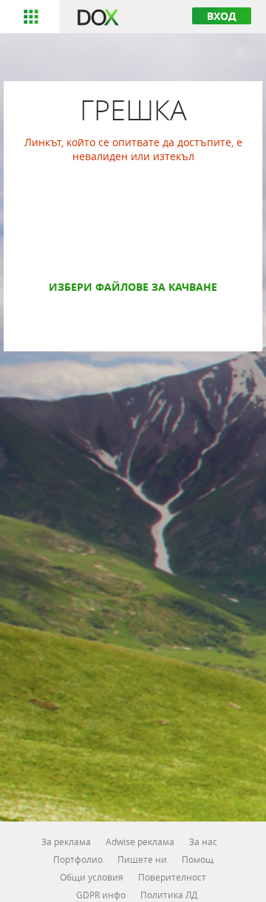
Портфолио (78, 859)
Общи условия (91, 877)
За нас (203, 841)
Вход (221, 16)
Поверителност (172, 877)
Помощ (198, 859)
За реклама (66, 841)
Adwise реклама (140, 841)
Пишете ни (142, 859)
